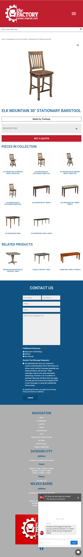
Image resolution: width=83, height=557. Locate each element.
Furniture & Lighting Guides (41, 437)
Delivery (27, 354)
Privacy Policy (41, 444)
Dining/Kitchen (10, 39)
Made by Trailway (41, 119)
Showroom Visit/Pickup (33, 352)
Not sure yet (29, 356)
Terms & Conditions (37, 392)
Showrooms (41, 421)
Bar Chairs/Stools (22, 39)
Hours (41, 427)
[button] (78, 45)
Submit (30, 398)
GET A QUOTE (41, 138)
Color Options (41, 431)
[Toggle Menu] (76, 13)
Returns (41, 440)
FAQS (41, 434)
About (41, 417)
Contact (41, 424)
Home (3, 39)
